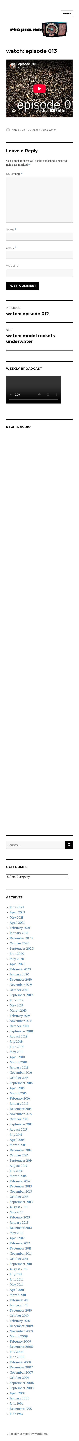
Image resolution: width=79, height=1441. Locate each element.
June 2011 (16, 1279)
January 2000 (20, 1398)
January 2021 (19, 933)
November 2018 (21, 1021)
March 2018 (18, 1062)
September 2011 (21, 1264)
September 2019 (21, 995)
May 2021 (16, 917)
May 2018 (16, 1052)
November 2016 (21, 1072)
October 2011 (19, 1259)
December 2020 (21, 938)
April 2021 (17, 922)
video (44, 129)
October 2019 (19, 990)
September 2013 (21, 1202)
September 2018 (21, 1031)
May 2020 (17, 959)
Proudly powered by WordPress (28, 1433)
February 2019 (20, 1016)
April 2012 (17, 1238)
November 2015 (21, 1114)
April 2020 (18, 964)
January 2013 (19, 1222)
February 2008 (20, 1362)
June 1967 (16, 1414)
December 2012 (21, 1228)
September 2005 (22, 1388)
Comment (14, 173)
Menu (67, 13)
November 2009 (21, 1331)
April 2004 (18, 1393)
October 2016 (19, 1078)
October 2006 (20, 1378)
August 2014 (18, 1165)
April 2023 (17, 912)
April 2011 (17, 1290)
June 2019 (16, 1000)
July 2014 (16, 1171)
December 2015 (21, 1109)
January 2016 (19, 1103)
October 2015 (19, 1119)
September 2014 (21, 1160)
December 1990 (21, 1409)
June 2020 (17, 953)
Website (12, 265)
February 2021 (20, 928)
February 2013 (20, 1217)
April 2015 (17, 1140)
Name (11, 229)
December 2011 (20, 1248)
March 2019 (18, 1010)
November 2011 (20, 1253)
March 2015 (18, 1145)
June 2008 (17, 1357)
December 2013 (21, 1186)
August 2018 (18, 1036)
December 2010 (21, 1310)
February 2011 (19, 1300)
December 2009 (21, 1326)
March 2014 (18, 1176)
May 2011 (16, 1284)
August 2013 (18, 1207)
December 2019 (21, 979)
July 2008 (17, 1352)
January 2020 (19, 974)
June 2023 (17, 907)
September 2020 (22, 948)
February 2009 (20, 1341)
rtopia (15, 129)
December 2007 (21, 1367)
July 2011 (16, 1274)
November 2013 (21, 1191)
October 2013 (19, 1197)
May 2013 (16, 1212)
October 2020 (19, 943)
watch (52, 129)
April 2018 (17, 1057)
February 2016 (20, 1098)
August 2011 (18, 1269)
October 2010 (19, 1315)
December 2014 (21, 1150)
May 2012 (16, 1233)
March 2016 (18, 1093)
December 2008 (21, 1346)
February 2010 (20, 1321)
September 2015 (21, 1124)
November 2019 (21, 985)
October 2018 (19, 1026)
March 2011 (18, 1295)
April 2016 (17, 1088)
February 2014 (20, 1181)
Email (11, 247)
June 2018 (17, 1047)
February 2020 (20, 969)
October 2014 (19, 1155)
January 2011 (19, 1305)
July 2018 (16, 1041)
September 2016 (21, 1083)
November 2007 (21, 1372)
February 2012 (20, 1243)
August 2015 (18, 1129)
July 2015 (16, 1134)
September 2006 (22, 1383)
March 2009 (19, 1336)
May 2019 (16, 1005)
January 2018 (19, 1067)
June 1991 (16, 1403)
